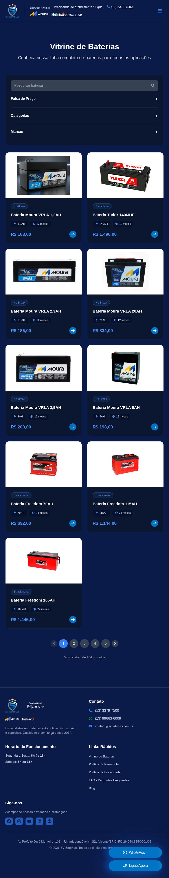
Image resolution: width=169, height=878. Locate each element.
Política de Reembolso (104, 764)
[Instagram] (19, 821)
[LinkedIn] (39, 821)
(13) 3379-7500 (122, 7)
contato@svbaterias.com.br (114, 726)
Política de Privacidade (105, 772)
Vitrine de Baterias (101, 756)
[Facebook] (9, 821)
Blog (92, 788)
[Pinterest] (49, 821)
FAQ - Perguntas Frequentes (109, 780)
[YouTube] (29, 821)
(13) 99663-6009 (70, 14)
